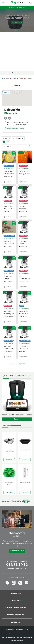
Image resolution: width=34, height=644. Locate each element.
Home (3, 73)
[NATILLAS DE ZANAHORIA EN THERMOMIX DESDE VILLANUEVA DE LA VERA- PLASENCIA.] (9, 158)
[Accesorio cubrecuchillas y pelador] (9, 440)
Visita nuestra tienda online (16, 7)
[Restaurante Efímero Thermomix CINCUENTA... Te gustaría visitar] (25, 228)
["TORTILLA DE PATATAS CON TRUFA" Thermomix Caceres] (25, 332)
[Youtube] (14, 583)
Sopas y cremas (8, 340)
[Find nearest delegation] (3, 2)
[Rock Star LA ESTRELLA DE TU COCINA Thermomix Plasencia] (9, 193)
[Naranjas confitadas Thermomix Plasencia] (25, 193)
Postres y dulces (8, 165)
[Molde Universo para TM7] (9, 472)
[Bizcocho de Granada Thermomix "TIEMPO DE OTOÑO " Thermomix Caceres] (9, 263)
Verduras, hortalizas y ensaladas (13, 235)
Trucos (22, 305)
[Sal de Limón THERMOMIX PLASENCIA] (25, 297)
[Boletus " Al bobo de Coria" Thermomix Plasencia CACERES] (9, 228)
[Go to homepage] (17, 3)
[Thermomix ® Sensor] (25, 472)
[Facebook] (7, 583)
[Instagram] (20, 583)
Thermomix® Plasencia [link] (13, 73)
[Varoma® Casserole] (25, 440)
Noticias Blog (23, 165)
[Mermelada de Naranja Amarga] (25, 158)
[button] (30, 2)
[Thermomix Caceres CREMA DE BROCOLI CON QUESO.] (9, 332)
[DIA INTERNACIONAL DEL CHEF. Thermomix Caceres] (25, 263)
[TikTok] (27, 583)
